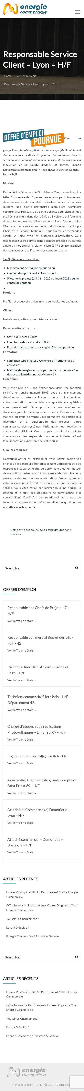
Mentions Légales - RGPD (27, 1084)
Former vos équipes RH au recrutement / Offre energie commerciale (42, 894)
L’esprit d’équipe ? (17, 927)
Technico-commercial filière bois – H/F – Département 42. (39, 699)
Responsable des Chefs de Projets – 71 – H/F (39, 610)
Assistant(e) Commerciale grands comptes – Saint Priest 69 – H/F (42, 783)
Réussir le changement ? (22, 918)
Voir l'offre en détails (20, 620)
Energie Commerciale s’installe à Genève (32, 936)
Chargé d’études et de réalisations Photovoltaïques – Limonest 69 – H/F (36, 729)
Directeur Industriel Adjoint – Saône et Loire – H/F (38, 670)
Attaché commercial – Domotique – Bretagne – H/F (35, 842)
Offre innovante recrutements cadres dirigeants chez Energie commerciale (41, 908)
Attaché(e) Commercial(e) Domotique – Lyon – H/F (38, 812)
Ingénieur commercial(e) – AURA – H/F (38, 756)
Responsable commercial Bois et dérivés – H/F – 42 (40, 640)
